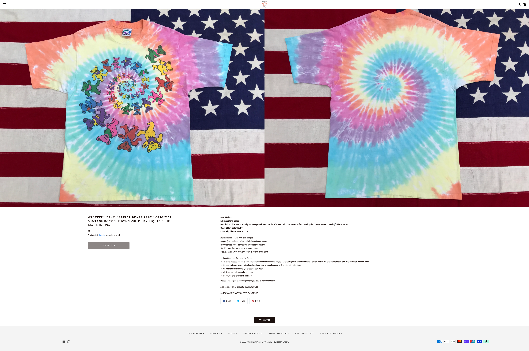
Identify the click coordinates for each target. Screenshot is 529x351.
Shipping (102, 235)
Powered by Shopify (281, 341)
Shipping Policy (279, 333)
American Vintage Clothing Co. (259, 341)
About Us (216, 333)
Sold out (108, 245)
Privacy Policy (253, 333)
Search (232, 333)
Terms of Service (331, 333)
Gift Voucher (195, 333)
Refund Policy (304, 333)
